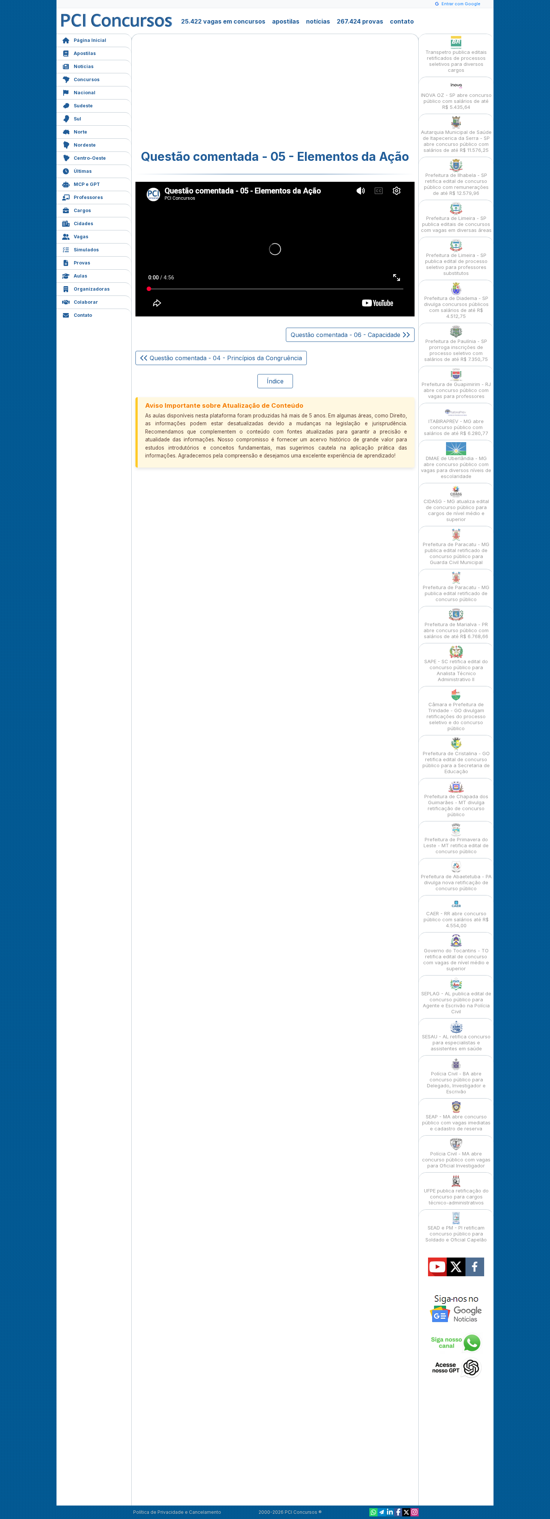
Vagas (81, 236)
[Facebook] (398, 1512)
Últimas (83, 171)
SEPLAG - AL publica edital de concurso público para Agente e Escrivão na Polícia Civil (456, 1002)
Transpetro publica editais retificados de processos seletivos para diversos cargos (456, 61)
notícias (318, 21)
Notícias (84, 66)
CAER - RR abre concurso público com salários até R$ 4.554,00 (456, 919)
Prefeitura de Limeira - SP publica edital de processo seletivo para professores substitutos (456, 264)
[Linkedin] (390, 1512)
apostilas (285, 21)
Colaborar (86, 302)
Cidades (83, 223)
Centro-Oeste (90, 158)
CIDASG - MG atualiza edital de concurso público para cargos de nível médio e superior (456, 510)
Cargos (82, 210)
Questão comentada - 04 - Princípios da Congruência (225, 358)
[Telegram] (382, 1512)
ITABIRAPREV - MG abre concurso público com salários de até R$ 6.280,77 (456, 427)
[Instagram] (414, 1512)
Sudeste (83, 105)
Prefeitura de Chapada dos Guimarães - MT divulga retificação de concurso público (456, 805)
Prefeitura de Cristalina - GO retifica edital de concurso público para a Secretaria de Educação (456, 762)
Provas (82, 263)
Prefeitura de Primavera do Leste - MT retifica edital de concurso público (456, 845)
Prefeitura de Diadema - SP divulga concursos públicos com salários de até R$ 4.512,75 (456, 307)
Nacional (84, 92)
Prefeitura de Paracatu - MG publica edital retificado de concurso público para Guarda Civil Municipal (456, 553)
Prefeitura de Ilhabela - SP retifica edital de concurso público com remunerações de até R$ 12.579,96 (456, 184)
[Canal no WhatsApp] (373, 1512)
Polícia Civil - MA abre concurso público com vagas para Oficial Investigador (456, 1160)
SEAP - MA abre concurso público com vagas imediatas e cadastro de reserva (456, 1122)
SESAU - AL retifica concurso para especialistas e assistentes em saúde (456, 1042)
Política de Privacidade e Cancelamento (177, 1512)
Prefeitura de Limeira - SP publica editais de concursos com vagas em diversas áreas (456, 224)
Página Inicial (90, 40)
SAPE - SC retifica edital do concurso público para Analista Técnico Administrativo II (456, 670)
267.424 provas (360, 21)
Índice (275, 381)
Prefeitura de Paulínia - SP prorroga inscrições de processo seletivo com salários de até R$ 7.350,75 (456, 350)
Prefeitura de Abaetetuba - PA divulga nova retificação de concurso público (456, 882)
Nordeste (85, 145)
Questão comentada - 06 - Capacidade (346, 335)
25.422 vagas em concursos (223, 21)
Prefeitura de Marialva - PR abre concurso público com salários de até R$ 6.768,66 (456, 630)
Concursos (87, 79)
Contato (83, 315)
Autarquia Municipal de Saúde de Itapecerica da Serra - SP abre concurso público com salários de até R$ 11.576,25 (456, 141)
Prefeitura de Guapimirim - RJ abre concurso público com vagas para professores (456, 390)
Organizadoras (92, 289)
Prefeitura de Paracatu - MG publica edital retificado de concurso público (456, 593)
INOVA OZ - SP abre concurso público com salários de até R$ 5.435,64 (456, 101)
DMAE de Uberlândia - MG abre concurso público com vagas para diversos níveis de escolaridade (456, 467)
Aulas (80, 276)
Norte (80, 132)
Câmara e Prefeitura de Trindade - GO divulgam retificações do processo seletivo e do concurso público (456, 716)
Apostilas (85, 53)
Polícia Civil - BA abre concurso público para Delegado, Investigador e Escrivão (456, 1082)
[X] (406, 1512)
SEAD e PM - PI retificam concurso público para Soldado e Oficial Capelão (456, 1234)
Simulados (86, 249)
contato (402, 21)
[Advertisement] (214, 92)
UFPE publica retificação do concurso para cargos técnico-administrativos (456, 1197)
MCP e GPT (87, 184)
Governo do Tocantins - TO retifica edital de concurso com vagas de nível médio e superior (456, 959)
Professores (88, 197)
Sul (77, 119)
